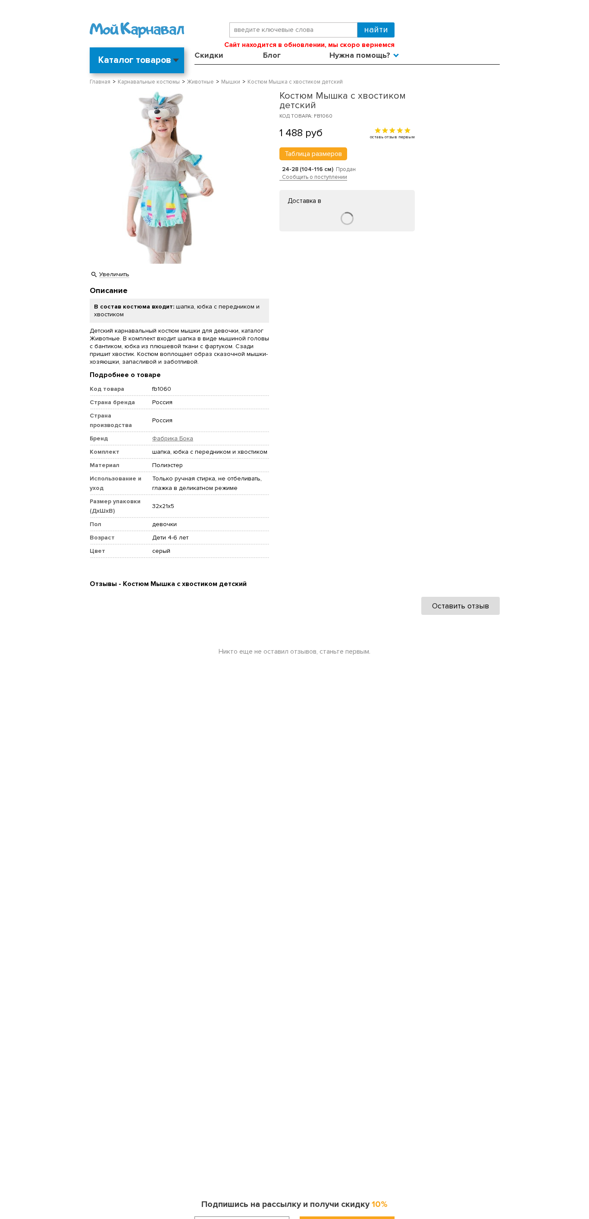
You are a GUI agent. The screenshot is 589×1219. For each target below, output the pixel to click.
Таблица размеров (313, 154)
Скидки (208, 55)
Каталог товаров (134, 60)
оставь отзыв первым (392, 136)
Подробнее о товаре (125, 374)
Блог (272, 55)
